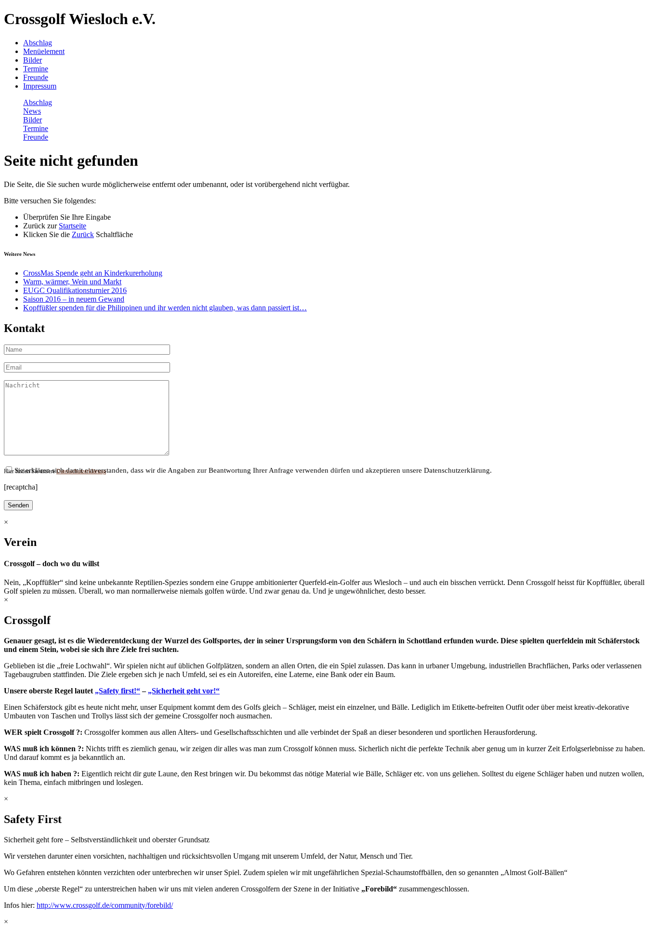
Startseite (72, 226)
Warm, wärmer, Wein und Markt (72, 282)
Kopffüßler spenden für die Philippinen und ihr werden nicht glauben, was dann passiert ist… (165, 308)
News (32, 111)
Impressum (39, 86)
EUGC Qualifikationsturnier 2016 (75, 290)
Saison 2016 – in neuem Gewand (73, 299)
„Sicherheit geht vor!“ (184, 691)
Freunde (35, 77)
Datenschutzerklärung (81, 471)
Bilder (32, 60)
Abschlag (37, 43)
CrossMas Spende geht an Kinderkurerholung (92, 273)
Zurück (83, 234)
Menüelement (44, 51)
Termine (35, 69)
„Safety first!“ (117, 691)
